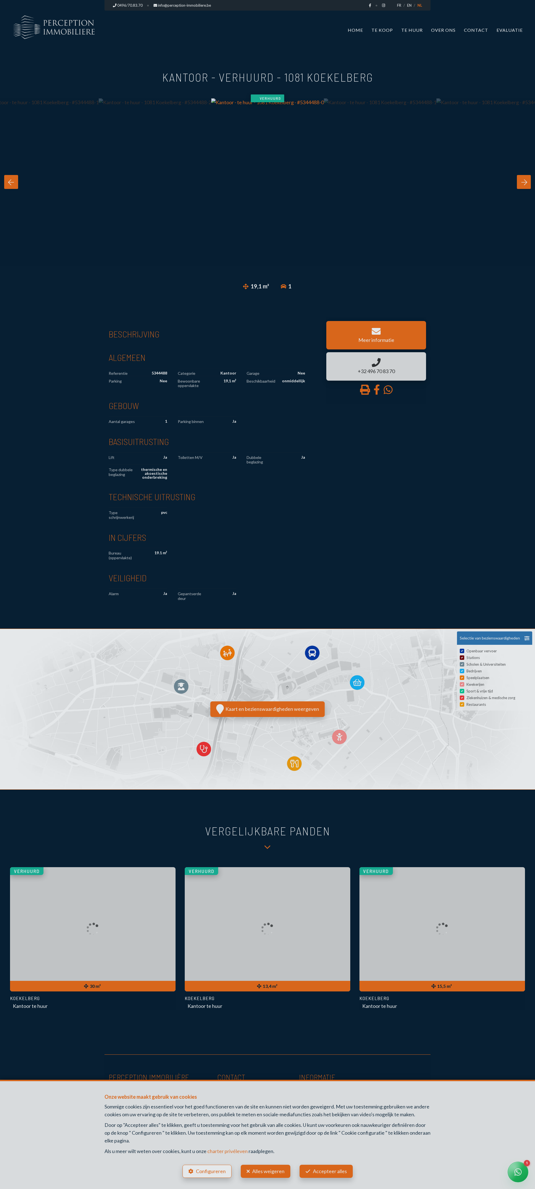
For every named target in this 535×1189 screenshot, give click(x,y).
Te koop (382, 30)
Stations (473, 657)
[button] (494, 638)
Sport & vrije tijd (479, 691)
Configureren (211, 1171)
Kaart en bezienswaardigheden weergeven (271, 709)
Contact (476, 30)
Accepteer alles (330, 1171)
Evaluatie (510, 30)
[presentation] (11, 182)
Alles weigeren (268, 1171)
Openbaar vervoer (481, 651)
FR (399, 5)
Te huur (412, 30)
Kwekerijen (475, 684)
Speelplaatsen (477, 677)
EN (409, 5)
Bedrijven (474, 671)
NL (419, 5)
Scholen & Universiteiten (486, 664)
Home (355, 30)
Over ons (443, 30)
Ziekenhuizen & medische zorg (490, 698)
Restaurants (476, 704)
